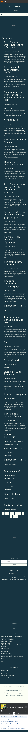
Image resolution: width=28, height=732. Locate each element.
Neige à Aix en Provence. (12, 373)
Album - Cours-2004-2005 (7, 638)
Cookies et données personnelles (10, 695)
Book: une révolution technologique (12, 283)
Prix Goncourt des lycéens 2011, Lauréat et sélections (14, 188)
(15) (8, 675)
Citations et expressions (17, 441)
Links (2, 658)
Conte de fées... (13, 494)
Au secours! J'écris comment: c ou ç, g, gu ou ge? (15, 214)
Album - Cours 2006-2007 (7, 641)
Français (13, 124)
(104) (4, 670)
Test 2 (7, 482)
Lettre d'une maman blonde (12, 415)
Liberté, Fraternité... (11, 436)
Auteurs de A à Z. (5, 648)
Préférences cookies (19, 695)
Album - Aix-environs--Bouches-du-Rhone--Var (12, 636)
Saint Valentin (12, 360)
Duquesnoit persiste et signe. (14, 163)
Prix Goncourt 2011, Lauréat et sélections (13, 45)
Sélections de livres (5, 661)
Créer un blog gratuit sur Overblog (5, 692)
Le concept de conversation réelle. (12, 70)
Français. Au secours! (6, 653)
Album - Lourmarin (5, 643)
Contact (18, 692)
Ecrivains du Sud (5, 651)
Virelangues (11, 119)
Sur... (7, 342)
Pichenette (12, 579)
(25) (4, 673)
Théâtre (14, 168)
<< (3, 513)
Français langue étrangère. (7, 655)
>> (16, 516)
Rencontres (14, 146)
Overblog (22, 686)
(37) (4, 672)
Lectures (16, 51)
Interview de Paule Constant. (15, 141)
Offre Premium (20, 693)
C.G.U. (5, 693)
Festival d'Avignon (15, 394)
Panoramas (14, 6)
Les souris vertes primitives (14, 263)
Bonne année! (12, 471)
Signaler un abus (23, 692)
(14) (5, 677)
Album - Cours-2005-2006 (7, 639)
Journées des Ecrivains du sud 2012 (13, 320)
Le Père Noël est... (15, 505)
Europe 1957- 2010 (15, 305)
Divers (14, 76)
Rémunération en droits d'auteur (12, 693)
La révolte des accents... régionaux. (12, 239)
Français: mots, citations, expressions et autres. (12, 656)
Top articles (14, 692)
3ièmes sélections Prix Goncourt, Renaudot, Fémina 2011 (14, 96)
